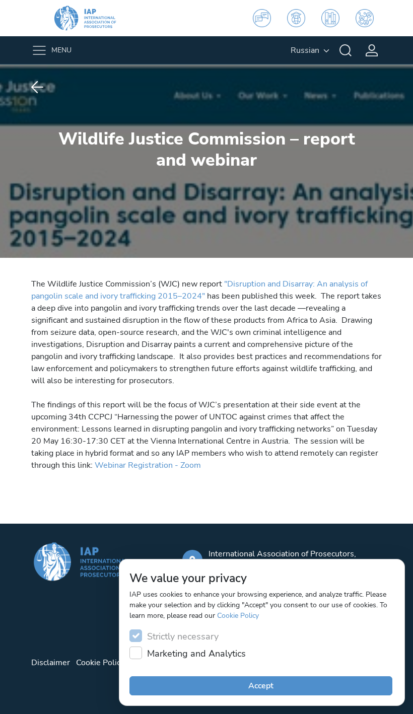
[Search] (345, 50)
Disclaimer (50, 662)
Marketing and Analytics (196, 654)
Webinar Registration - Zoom (148, 465)
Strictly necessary (183, 636)
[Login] (372, 50)
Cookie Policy (238, 615)
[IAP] (91, 18)
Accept (260, 685)
